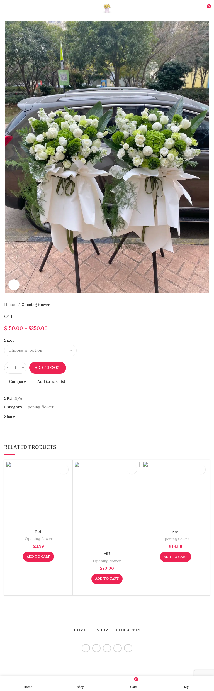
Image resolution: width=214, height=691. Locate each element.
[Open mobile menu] (6, 8)
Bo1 (38, 532)
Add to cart (47, 367)
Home (10, 304)
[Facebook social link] (21, 416)
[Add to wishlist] (63, 469)
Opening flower (35, 304)
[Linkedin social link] (40, 416)
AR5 (107, 554)
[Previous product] (196, 304)
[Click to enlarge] (14, 284)
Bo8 (175, 532)
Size (8, 340)
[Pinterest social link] (34, 416)
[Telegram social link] (46, 416)
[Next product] (207, 304)
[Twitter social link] (27, 416)
